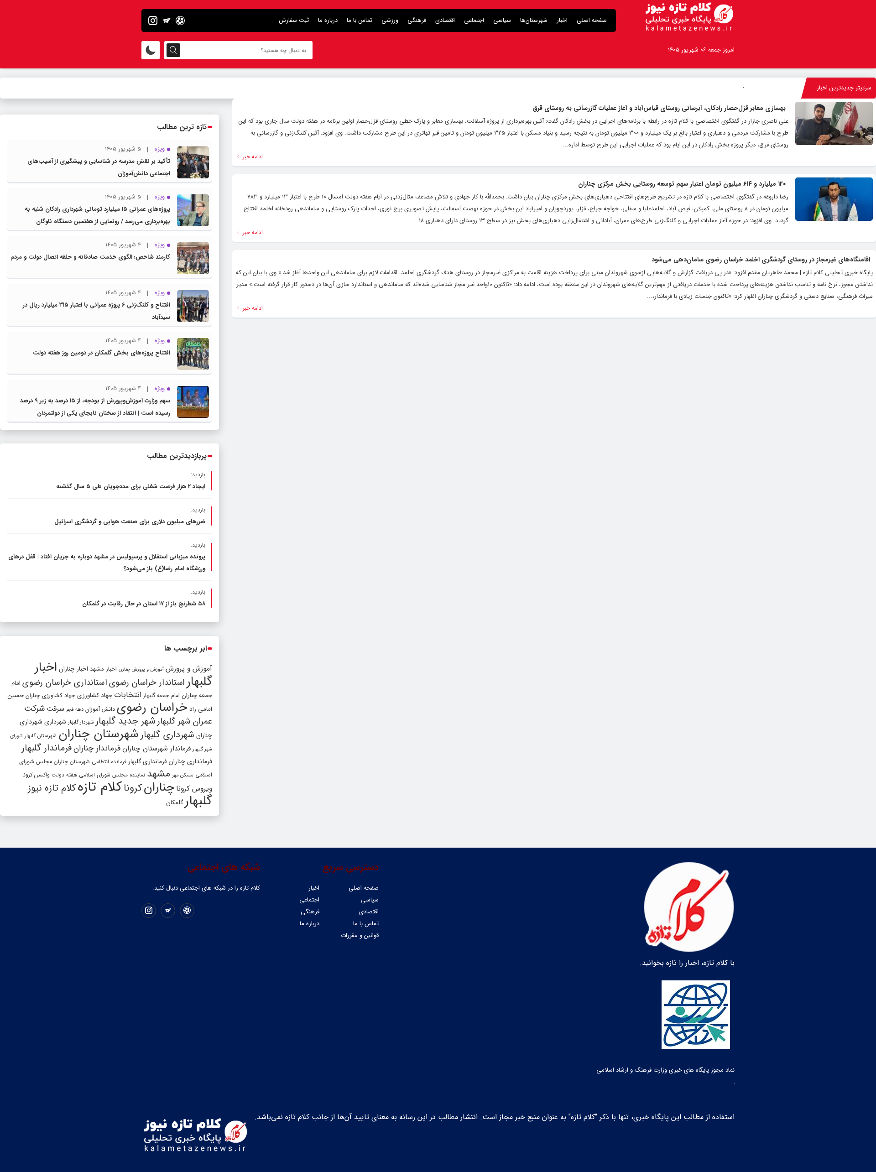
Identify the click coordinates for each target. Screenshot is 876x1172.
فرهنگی (416, 20)
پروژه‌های (732, 88)
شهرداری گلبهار (167, 735)
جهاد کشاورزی (94, 695)
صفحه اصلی (592, 20)
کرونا (133, 788)
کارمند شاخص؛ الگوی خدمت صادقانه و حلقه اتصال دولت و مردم (90, 257)
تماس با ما (359, 20)
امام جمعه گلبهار (161, 695)
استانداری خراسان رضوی (64, 682)
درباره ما (328, 20)
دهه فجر (74, 709)
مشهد (158, 773)
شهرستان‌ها (534, 20)
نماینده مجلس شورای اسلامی (112, 775)
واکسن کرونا (36, 775)
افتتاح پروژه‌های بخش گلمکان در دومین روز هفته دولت (101, 353)
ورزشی (389, 20)
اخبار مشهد (103, 669)
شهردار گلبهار (81, 722)
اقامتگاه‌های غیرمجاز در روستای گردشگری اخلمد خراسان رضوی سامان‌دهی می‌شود (761, 260)
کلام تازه (100, 786)
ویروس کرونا (194, 788)
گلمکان (174, 802)
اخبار (562, 20)
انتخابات (127, 695)
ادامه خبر (252, 156)
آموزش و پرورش (189, 668)
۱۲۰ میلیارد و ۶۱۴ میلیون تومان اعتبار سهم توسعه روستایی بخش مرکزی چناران (682, 184)
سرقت (55, 708)
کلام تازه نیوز (52, 788)
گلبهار (198, 801)
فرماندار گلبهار (46, 748)
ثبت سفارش (294, 20)
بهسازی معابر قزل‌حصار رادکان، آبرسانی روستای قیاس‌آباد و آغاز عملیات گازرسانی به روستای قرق (659, 108)
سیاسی (502, 20)
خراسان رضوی (152, 707)
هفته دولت (64, 775)
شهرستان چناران (98, 734)
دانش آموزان (100, 709)
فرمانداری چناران (190, 761)
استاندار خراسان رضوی (147, 682)
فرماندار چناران (96, 748)
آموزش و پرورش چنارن (141, 669)
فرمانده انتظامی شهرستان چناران (90, 761)
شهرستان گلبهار (41, 736)
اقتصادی (445, 20)
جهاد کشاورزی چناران (50, 695)
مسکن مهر (182, 775)
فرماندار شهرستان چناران (156, 748)
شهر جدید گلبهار (125, 721)
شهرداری (55, 722)
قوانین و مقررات (360, 935)
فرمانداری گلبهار (147, 761)
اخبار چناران (73, 669)
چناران (159, 787)
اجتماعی (474, 20)
